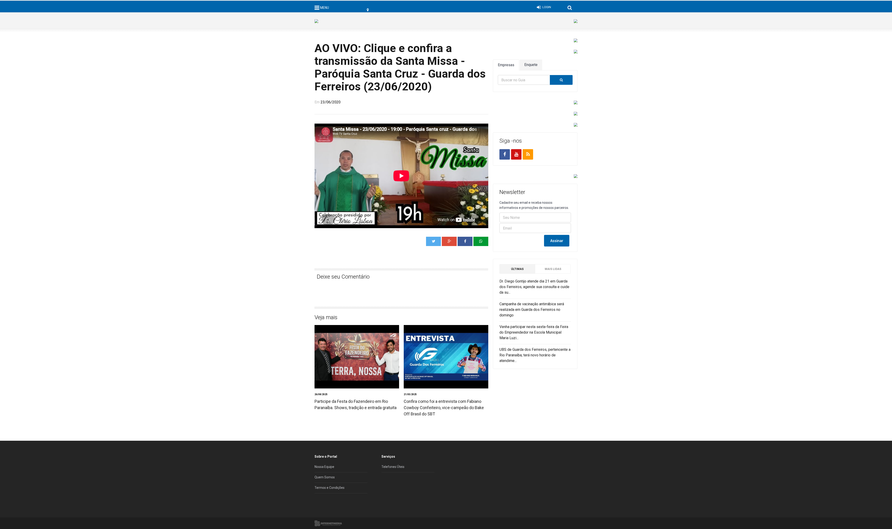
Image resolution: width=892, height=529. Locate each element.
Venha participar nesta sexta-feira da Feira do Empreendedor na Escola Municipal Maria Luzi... (533, 332)
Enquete (531, 64)
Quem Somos (325, 477)
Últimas (517, 269)
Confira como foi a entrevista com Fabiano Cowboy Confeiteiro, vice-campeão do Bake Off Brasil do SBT (444, 407)
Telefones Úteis (392, 467)
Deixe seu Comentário (343, 276)
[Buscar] (561, 80)
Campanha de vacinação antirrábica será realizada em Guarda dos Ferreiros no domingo (531, 309)
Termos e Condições (329, 488)
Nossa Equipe (324, 467)
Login (546, 7)
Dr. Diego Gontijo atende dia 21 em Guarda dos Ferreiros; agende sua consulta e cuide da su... (534, 287)
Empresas (506, 65)
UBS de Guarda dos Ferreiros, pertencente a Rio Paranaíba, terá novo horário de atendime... (535, 355)
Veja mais (326, 317)
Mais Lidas (553, 269)
